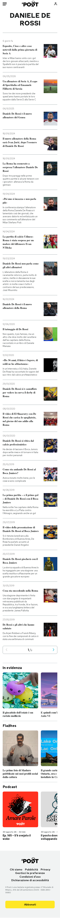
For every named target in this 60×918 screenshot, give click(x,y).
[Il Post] (30, 4)
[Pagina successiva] (53, 650)
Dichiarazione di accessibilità (30, 880)
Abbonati (30, 904)
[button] (6, 650)
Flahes (9, 726)
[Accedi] (55, 4)
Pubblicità (31, 869)
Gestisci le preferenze (30, 873)
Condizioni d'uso (30, 876)
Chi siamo (16, 869)
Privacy (45, 869)
